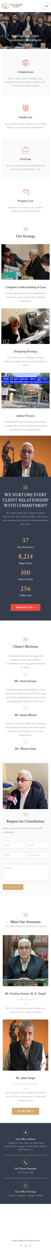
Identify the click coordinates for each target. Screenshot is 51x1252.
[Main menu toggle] (46, 6)
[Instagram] (26, 1246)
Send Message (13, 887)
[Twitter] (30, 1246)
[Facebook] (21, 1246)
